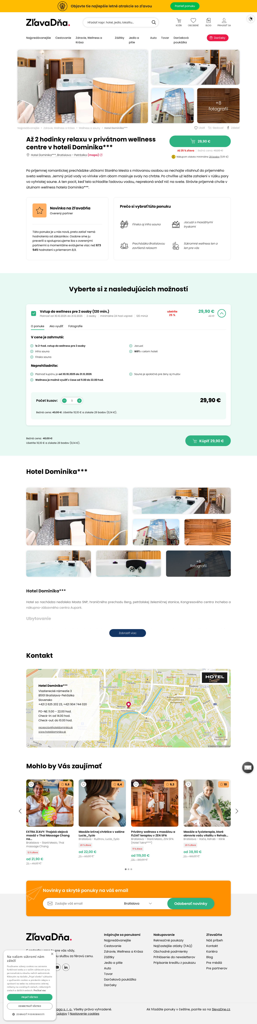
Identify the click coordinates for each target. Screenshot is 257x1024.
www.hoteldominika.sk (52, 732)
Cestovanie (63, 38)
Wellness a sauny (89, 128)
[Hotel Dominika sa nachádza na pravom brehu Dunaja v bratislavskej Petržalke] (172, 105)
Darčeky (219, 38)
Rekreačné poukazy (169, 940)
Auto (153, 38)
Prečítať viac (40, 990)
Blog (209, 957)
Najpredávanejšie (38, 38)
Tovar (165, 38)
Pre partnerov (216, 968)
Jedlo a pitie (134, 40)
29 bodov (214, 156)
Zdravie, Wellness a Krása (89, 40)
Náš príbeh (214, 940)
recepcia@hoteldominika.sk (55, 727)
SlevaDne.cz (221, 1009)
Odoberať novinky (190, 903)
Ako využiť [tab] (56, 326)
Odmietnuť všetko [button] (29, 1006)
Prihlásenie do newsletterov (174, 957)
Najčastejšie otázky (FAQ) (173, 946)
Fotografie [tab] (75, 326)
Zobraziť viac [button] (128, 633)
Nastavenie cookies (84, 1014)
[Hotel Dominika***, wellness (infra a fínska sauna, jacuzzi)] (82, 86)
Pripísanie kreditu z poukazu (175, 963)
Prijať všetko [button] (30, 997)
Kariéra (211, 951)
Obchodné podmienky (171, 951)
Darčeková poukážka (181, 40)
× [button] (52, 954)
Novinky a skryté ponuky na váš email (85, 891)
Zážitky (119, 38)
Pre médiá (214, 963)
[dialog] (29, 985)
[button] (20, 811)
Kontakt (212, 946)
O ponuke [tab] (37, 326)
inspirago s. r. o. (60, 1009)
